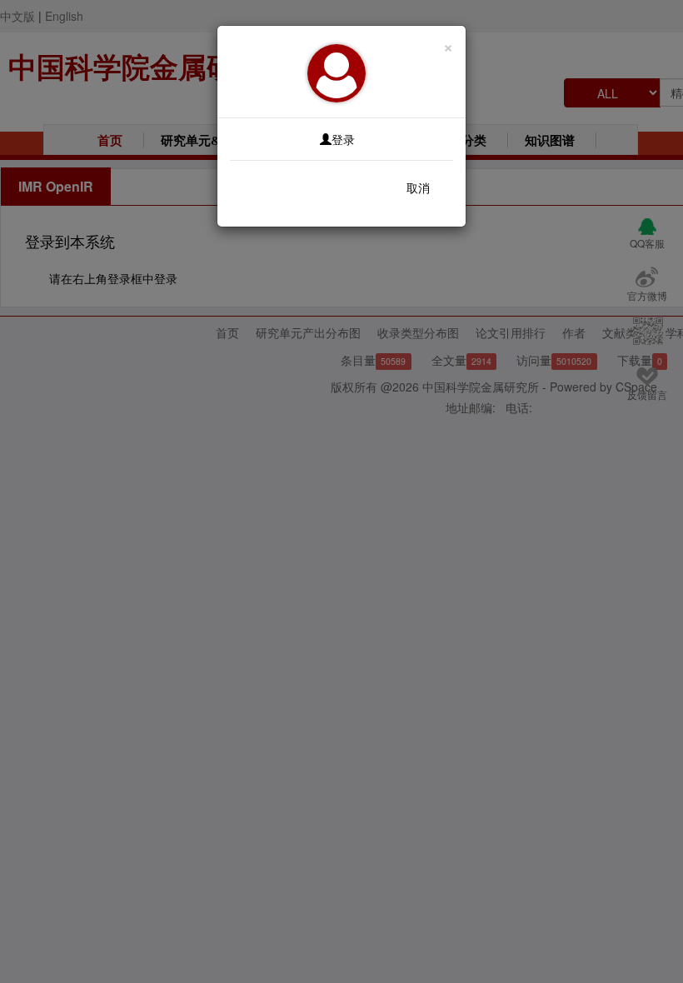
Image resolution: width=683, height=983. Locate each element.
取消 (418, 187)
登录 (343, 139)
